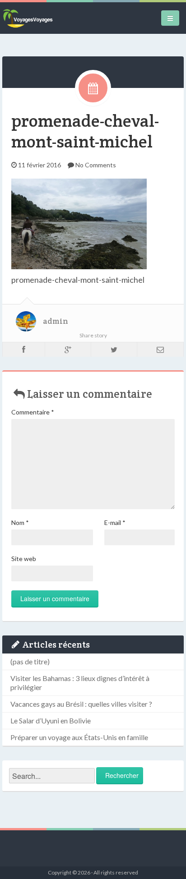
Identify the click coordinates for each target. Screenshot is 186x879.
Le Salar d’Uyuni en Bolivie (50, 720)
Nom (20, 522)
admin (55, 321)
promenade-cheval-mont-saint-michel (85, 131)
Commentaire (32, 412)
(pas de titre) (30, 661)
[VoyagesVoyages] (28, 18)
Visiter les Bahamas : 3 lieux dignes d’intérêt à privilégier (79, 682)
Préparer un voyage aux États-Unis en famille (79, 737)
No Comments (95, 165)
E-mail (115, 522)
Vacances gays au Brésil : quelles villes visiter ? (81, 704)
